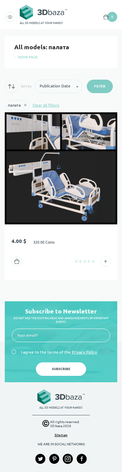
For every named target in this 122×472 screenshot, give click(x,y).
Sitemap (61, 435)
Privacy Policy (84, 352)
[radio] (76, 261)
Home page (28, 57)
